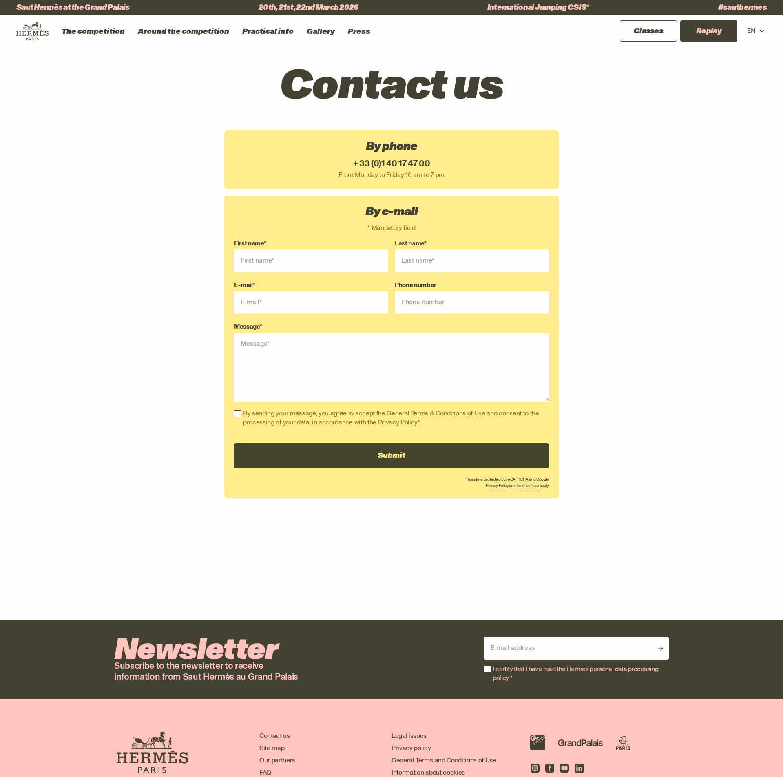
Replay (708, 30)
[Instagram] (535, 768)
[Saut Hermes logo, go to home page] (32, 31)
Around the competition (183, 31)
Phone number (415, 285)
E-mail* (244, 285)
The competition (93, 31)
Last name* (411, 243)
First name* (250, 243)
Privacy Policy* (398, 422)
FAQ (265, 772)
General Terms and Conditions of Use (444, 760)
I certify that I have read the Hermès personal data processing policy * (575, 673)
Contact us (274, 735)
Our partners (277, 760)
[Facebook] (550, 768)
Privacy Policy (497, 485)
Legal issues (409, 735)
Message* (248, 326)
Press (359, 31)
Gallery (321, 31)
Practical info (268, 31)
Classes (648, 30)
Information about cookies (428, 772)
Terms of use (527, 485)
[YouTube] (564, 768)
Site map (271, 748)
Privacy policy (411, 748)
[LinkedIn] (579, 768)
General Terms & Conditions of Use (436, 413)
